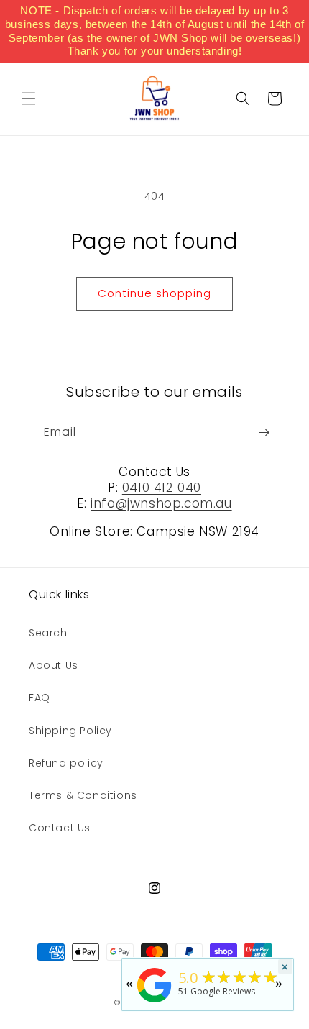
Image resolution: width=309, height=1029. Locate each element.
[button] (29, 98)
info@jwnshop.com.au (161, 503)
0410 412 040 (161, 487)
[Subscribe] (264, 432)
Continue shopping (154, 293)
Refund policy (66, 763)
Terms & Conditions (83, 795)
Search (48, 633)
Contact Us (60, 827)
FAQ (39, 697)
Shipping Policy (70, 730)
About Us (53, 665)
